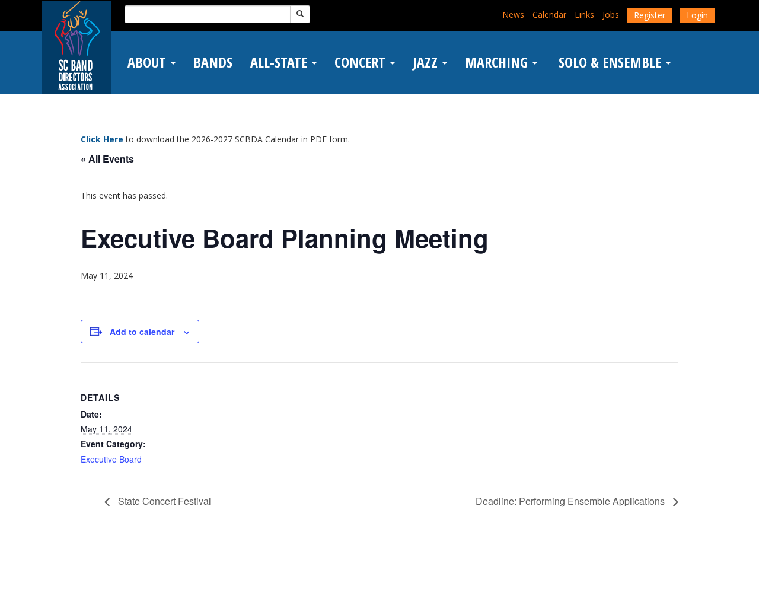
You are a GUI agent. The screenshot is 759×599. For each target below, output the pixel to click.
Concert (361, 62)
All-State (280, 62)
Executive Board (111, 459)
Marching (498, 62)
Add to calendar (142, 331)
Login (697, 15)
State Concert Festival (163, 501)
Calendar (549, 14)
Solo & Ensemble (610, 62)
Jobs (610, 14)
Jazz (427, 62)
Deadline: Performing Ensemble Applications (571, 501)
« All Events (107, 158)
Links (584, 14)
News (513, 14)
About (148, 62)
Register (649, 15)
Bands (212, 62)
